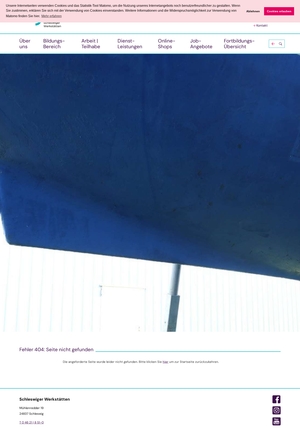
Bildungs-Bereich (54, 44)
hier (165, 362)
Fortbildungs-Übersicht (239, 44)
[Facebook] (276, 399)
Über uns (24, 44)
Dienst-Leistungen (130, 44)
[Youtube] (276, 421)
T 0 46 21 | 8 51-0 (31, 422)
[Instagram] (276, 410)
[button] (277, 44)
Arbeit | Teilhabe (90, 44)
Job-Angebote (201, 44)
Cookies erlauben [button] (279, 11)
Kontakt (262, 25)
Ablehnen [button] (253, 11)
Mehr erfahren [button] (51, 16)
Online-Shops (166, 44)
